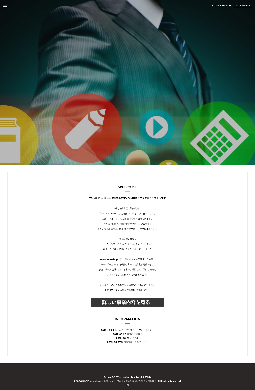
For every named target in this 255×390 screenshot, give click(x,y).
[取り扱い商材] (127, 302)
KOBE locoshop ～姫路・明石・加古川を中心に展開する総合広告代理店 (119, 381)
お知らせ (134, 338)
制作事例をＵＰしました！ (134, 342)
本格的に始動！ (134, 334)
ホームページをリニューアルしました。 (134, 330)
